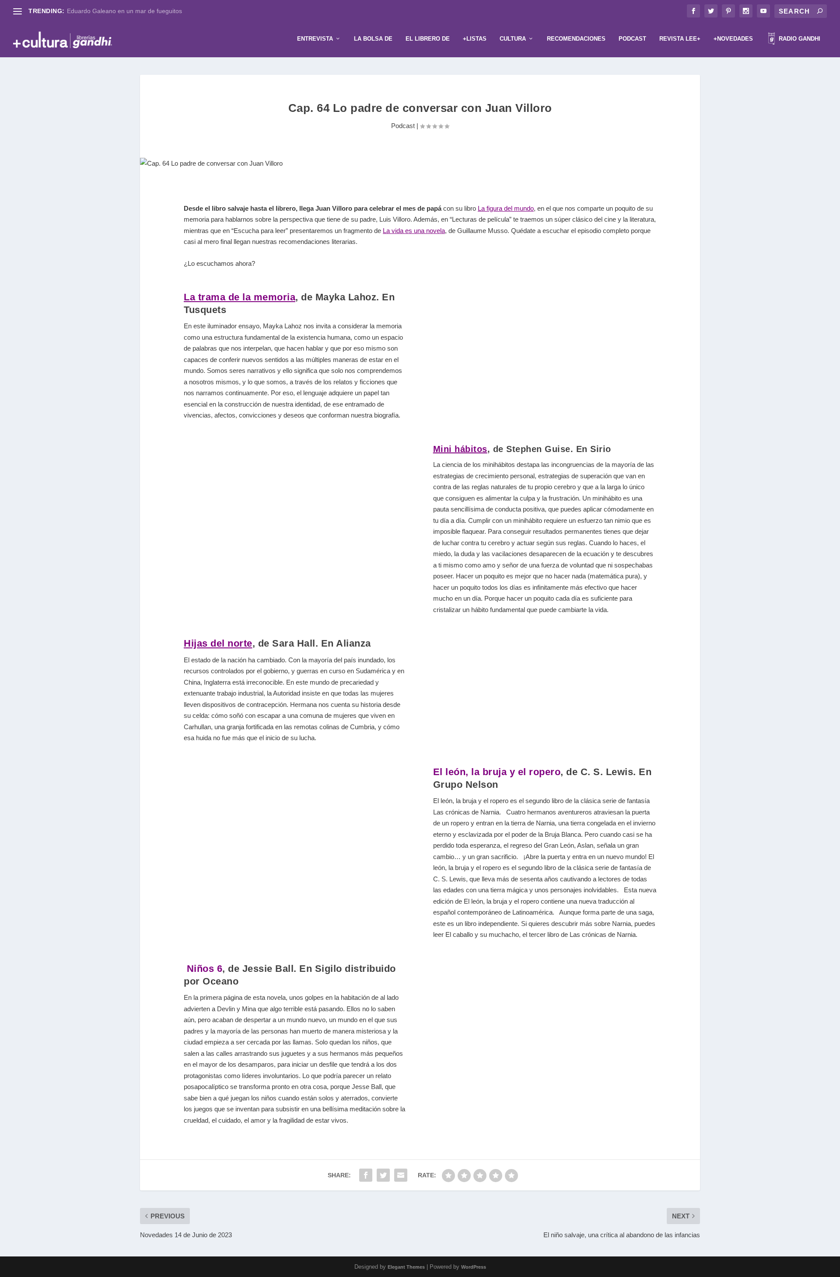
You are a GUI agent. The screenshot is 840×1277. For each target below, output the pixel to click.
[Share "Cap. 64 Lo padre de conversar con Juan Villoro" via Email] (401, 1175)
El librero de (428, 38)
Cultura (513, 38)
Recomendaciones (576, 38)
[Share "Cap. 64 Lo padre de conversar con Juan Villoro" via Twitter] (383, 1175)
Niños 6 (205, 968)
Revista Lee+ (679, 38)
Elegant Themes (406, 1267)
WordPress (473, 1267)
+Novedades (733, 38)
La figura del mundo (506, 208)
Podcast (632, 38)
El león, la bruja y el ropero (497, 771)
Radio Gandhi (798, 38)
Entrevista (315, 38)
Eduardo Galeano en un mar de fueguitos (124, 10)
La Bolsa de (373, 38)
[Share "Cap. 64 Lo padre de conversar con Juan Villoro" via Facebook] (365, 1175)
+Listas (474, 38)
